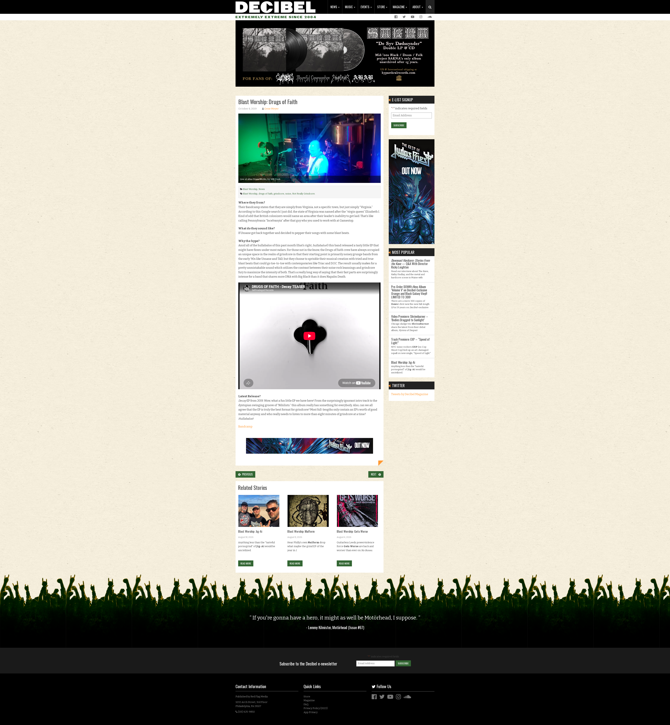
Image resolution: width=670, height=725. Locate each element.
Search (431, 10)
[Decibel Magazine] (275, 6)
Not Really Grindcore (303, 193)
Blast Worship (250, 189)
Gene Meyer (271, 108)
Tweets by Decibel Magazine (409, 394)
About (416, 7)
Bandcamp (245, 426)
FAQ (306, 704)
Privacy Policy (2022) (316, 708)
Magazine (399, 7)
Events (365, 7)
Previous (247, 474)
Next (374, 474)
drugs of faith (266, 193)
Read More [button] (245, 563)
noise (288, 193)
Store (381, 7)
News (334, 7)
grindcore (279, 193)
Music (349, 7)
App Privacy (311, 712)
